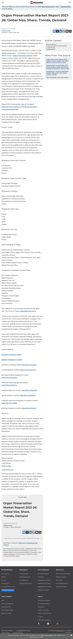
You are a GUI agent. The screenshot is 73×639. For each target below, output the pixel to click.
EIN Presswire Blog (43, 603)
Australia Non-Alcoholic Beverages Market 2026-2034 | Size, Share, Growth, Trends (57, 73)
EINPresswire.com (8, 53)
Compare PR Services (8, 586)
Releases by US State (44, 586)
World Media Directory (48, 6)
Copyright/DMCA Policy (23, 630)
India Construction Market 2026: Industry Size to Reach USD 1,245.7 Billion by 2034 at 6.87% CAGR (57, 60)
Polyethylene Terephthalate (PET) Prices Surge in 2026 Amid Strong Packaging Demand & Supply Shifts (57, 66)
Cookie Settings (18, 633)
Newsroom (41, 607)
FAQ (2, 600)
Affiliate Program (61, 577)
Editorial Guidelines (7, 603)
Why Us (3, 577)
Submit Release (8, 590)
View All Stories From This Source (57, 77)
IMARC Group (6, 30)
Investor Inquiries (43, 610)
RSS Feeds (59, 580)
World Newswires (25, 577)
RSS (58, 6)
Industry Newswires (26, 583)
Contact (40, 616)
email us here (6, 466)
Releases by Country (44, 583)
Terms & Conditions (7, 630)
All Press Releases (43, 573)
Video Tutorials (6, 607)
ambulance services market (12, 354)
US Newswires (24, 580)
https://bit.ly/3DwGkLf (9, 377)
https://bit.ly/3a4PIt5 (29, 365)
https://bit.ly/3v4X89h (9, 403)
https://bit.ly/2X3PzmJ (28, 370)
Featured (41, 577)
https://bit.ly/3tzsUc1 (29, 408)
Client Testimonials (7, 610)
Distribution (5, 583)
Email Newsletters (66, 6)
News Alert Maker (61, 586)
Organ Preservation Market (22, 56)
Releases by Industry (44, 580)
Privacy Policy (5, 633)
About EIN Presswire (44, 600)
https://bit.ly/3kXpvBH (29, 390)
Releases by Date (43, 590)
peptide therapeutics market (12, 360)
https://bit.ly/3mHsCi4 (28, 311)
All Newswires (24, 573)
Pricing (3, 580)
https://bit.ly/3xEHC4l (9, 385)
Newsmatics (60, 630)
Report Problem (6, 613)
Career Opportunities (44, 613)
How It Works (5, 573)
